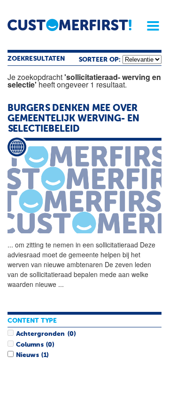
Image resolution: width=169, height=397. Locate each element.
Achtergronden (40, 334)
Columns (29, 344)
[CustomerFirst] (69, 25)
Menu (149, 26)
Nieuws (27, 355)
